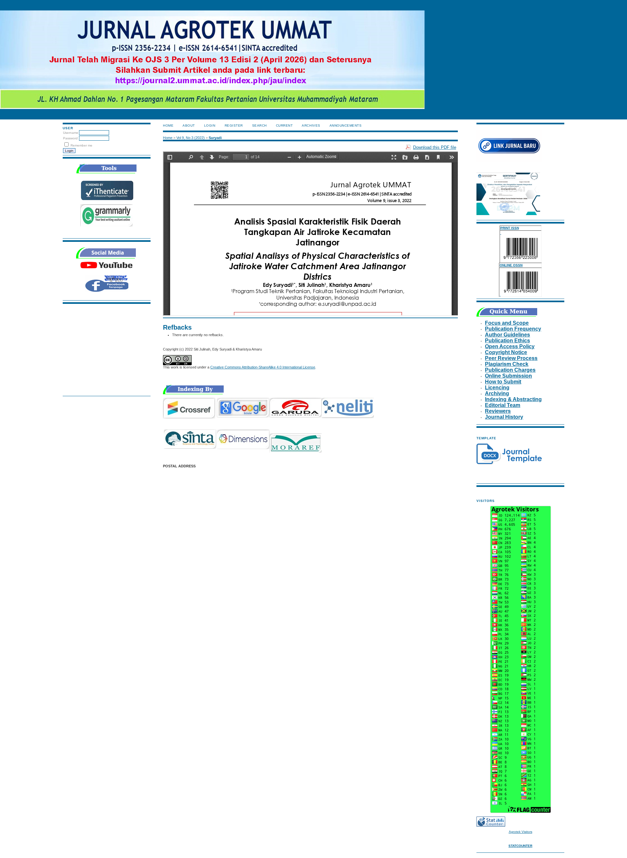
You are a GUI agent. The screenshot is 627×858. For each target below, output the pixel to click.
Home (168, 125)
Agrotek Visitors (520, 832)
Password (70, 138)
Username (70, 132)
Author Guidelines (507, 334)
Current (284, 125)
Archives (311, 125)
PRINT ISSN (509, 228)
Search (259, 125)
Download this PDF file (434, 147)
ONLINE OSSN (511, 265)
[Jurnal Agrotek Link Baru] (509, 161)
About (189, 125)
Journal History (504, 417)
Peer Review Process (511, 358)
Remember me (81, 145)
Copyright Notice (506, 352)
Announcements (346, 125)
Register (234, 125)
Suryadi (215, 138)
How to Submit (503, 381)
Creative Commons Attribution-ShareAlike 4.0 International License (262, 367)
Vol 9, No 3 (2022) (190, 138)
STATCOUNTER (520, 846)
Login (210, 125)
